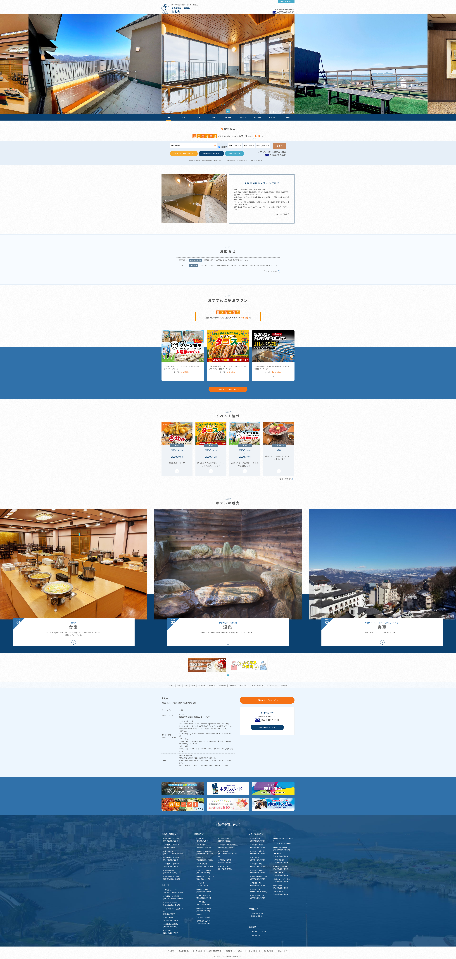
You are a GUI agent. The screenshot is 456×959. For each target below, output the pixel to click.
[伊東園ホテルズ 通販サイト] (183, 804)
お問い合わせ (272, 686)
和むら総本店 (256, 935)
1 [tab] (221, 104)
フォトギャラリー (276, 112)
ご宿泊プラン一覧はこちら (227, 389)
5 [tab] (235, 104)
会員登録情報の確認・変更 (212, 160)
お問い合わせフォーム (266, 727)
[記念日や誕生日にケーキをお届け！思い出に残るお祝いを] (228, 804)
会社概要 (171, 951)
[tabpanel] (228, 64)
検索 (281, 145)
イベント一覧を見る (284, 479)
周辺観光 (257, 117)
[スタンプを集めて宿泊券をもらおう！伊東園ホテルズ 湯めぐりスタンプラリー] (183, 788)
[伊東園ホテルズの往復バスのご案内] (273, 804)
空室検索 (287, 117)
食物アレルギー (283, 951)
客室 (183, 117)
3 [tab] (228, 104)
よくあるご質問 (267, 951)
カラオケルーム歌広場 (259, 932)
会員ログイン (285, 1)
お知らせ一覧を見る (270, 271)
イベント (272, 117)
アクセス (243, 117)
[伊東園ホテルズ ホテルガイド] (228, 788)
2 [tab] (224, 104)
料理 (213, 117)
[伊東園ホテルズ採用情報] (273, 788)
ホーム (168, 117)
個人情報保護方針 (185, 951)
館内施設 (228, 117)
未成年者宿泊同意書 (214, 951)
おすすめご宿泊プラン (183, 153)
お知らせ (289, 112)
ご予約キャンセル (255, 160)
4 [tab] (231, 104)
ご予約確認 (229, 160)
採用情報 (229, 951)
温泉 (198, 117)
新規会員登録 (194, 160)
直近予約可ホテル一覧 (210, 153)
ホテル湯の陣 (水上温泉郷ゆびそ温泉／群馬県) (227, 853)
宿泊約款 (199, 951)
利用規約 (240, 951)
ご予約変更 (241, 160)
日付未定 (223, 147)
